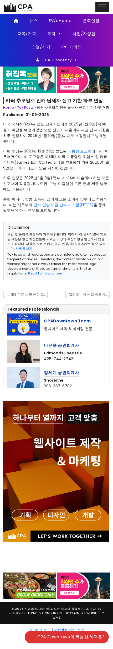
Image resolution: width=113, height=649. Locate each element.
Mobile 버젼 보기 (69, 594)
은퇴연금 (91, 20)
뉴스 (33, 20)
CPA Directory (57, 60)
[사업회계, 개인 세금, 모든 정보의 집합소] (18, 6)
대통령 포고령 (79, 151)
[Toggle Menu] (102, 7)
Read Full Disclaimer (45, 273)
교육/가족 (26, 33)
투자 (51, 33)
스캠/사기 (41, 47)
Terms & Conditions (45, 578)
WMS (56, 582)
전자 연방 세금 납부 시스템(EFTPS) (64, 204)
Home (8, 107)
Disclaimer (74, 578)
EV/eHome (60, 20)
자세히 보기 (24, 248)
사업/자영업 (84, 33)
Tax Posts (25, 107)
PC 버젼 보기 (40, 594)
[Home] (16, 20)
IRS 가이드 (71, 47)
